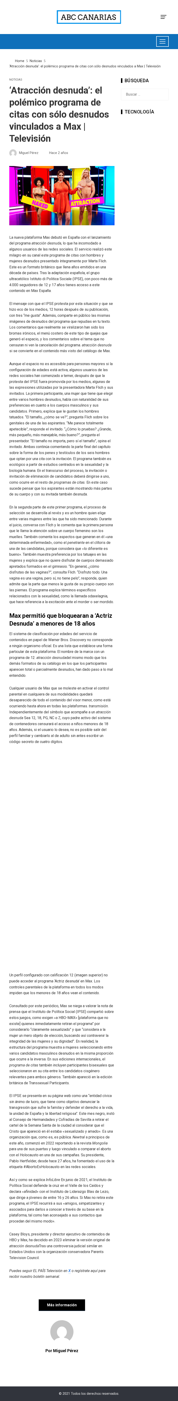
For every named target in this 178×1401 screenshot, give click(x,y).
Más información (62, 1305)
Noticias (15, 79)
